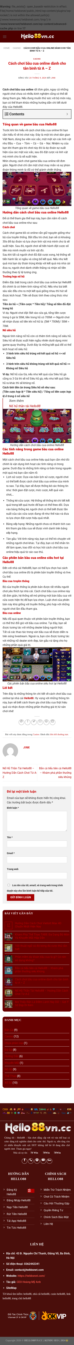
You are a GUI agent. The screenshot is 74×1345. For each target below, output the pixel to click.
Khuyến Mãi (12, 1062)
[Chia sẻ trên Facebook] (27, 722)
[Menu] (5, 36)
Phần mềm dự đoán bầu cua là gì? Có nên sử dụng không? (40, 958)
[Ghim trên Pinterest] (46, 722)
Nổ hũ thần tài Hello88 (24, 406)
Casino (17, 48)
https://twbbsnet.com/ (31, 1275)
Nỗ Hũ (8, 1069)
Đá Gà (8, 1049)
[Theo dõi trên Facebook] (24, 1161)
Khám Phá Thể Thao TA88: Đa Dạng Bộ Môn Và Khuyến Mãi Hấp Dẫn (42, 936)
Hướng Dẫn (12, 1056)
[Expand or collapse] (67, 114)
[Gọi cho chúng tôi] (31, 1161)
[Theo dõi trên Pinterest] (37, 1161)
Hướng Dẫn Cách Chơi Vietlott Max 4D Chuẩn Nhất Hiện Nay (38, 925)
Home (6, 48)
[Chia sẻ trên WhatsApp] (21, 722)
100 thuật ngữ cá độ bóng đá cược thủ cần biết (41, 947)
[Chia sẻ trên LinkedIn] (52, 722)
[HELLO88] (37, 36)
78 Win (34, 1152)
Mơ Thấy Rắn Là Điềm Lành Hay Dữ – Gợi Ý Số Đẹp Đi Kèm (42, 1003)
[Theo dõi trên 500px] (49, 1161)
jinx (53, 78)
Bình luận (13, 807)
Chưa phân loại (14, 1043)
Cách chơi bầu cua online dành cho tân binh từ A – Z (41, 981)
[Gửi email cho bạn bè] (40, 722)
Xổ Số (8, 1082)
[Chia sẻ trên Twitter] (34, 722)
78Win (46, 1152)
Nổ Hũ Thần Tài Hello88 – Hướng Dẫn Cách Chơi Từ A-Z (20, 773)
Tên (10, 837)
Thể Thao (10, 1076)
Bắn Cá (9, 1030)
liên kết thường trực (59, 734)
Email (11, 853)
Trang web (12, 869)
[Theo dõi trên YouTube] (43, 1161)
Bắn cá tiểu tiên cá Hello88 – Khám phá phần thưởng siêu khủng (55, 773)
